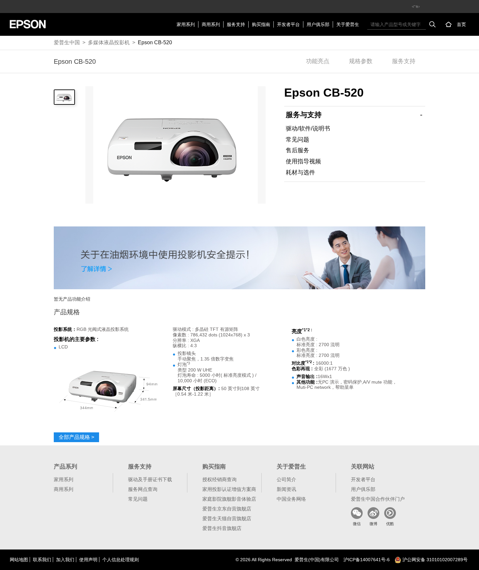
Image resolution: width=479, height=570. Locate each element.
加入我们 (65, 559)
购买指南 (261, 24)
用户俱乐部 (318, 24)
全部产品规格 (76, 437)
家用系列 (186, 24)
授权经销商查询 (219, 479)
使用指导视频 (303, 161)
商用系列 (211, 24)
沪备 (366, 559)
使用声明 (88, 559)
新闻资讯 (286, 489)
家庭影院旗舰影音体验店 (229, 499)
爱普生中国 (67, 42)
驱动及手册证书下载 (150, 479)
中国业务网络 (291, 499)
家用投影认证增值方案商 (229, 489)
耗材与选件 (300, 172)
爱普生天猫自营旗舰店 (226, 518)
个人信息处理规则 (120, 559)
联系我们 (42, 559)
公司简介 (286, 479)
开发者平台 (288, 24)
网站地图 (19, 559)
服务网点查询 (142, 489)
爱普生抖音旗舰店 (221, 528)
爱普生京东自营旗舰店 (226, 508)
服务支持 (236, 24)
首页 (461, 24)
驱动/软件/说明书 (308, 128)
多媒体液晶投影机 (109, 42)
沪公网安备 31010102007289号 (434, 559)
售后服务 (297, 150)
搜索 (432, 24)
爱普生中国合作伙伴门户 (378, 499)
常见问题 (297, 139)
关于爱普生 (347, 24)
